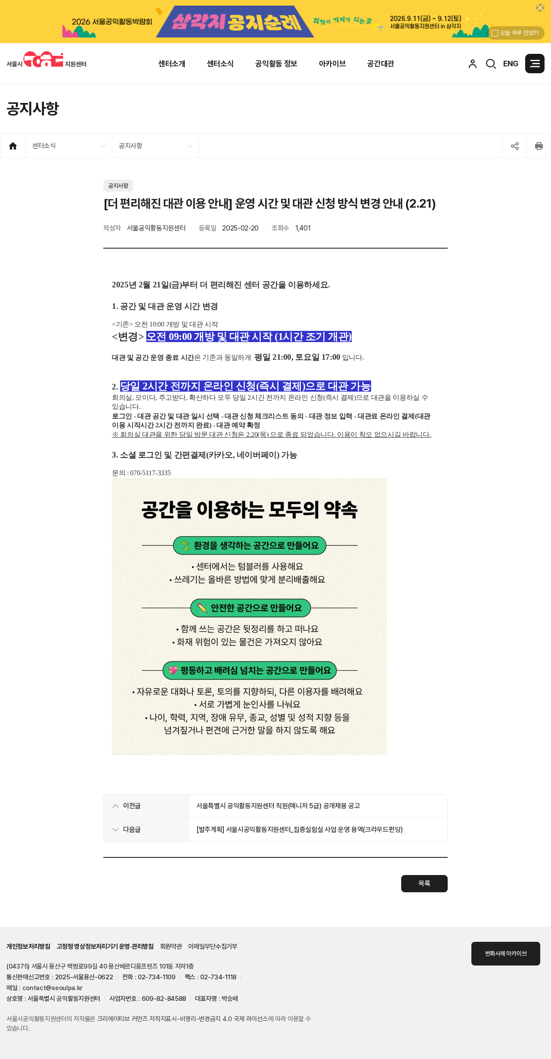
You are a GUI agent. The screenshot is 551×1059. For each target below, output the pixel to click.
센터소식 (44, 146)
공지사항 (130, 146)
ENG (511, 63)
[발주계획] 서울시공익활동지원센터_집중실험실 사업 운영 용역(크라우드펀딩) (299, 829)
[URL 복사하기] (514, 146)
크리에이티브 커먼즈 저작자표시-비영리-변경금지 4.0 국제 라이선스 (182, 1019)
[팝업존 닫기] (540, 7)
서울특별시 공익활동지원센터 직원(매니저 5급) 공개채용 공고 (278, 806)
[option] (275, 21)
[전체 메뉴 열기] (535, 63)
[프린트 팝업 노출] (539, 146)
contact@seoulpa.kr (52, 988)
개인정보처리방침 (28, 946)
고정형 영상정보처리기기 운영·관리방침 (105, 946)
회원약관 (171, 946)
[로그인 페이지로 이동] (472, 64)
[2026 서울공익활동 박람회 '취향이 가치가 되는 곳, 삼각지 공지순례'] (275, 21)
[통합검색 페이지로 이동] (491, 64)
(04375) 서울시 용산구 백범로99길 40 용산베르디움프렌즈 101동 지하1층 (100, 966)
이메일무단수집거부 (212, 946)
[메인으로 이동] (46, 59)
